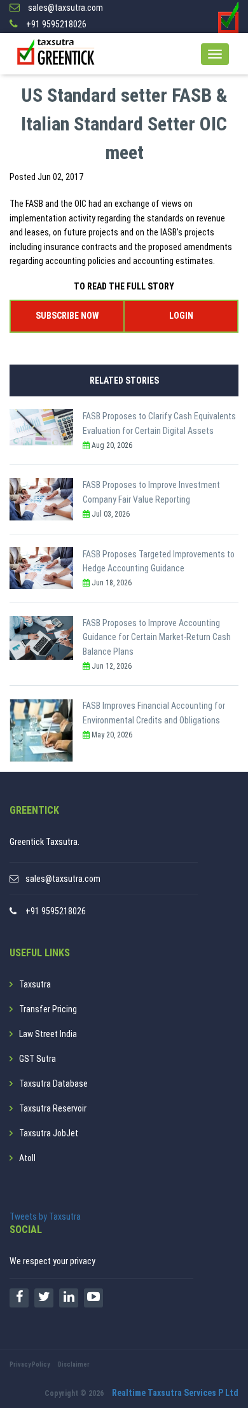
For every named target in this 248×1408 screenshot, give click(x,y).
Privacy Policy (30, 1364)
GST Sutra (37, 1059)
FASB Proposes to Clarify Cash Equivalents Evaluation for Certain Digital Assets (159, 423)
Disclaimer (74, 1364)
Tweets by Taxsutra (45, 1216)
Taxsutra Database (53, 1083)
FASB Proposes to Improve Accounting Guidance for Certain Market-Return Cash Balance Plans (157, 637)
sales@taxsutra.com (62, 879)
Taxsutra (35, 984)
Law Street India (48, 1034)
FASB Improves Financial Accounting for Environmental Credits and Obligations (154, 713)
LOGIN (181, 315)
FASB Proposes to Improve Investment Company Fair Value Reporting (151, 492)
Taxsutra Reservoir (52, 1108)
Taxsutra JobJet (48, 1133)
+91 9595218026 (55, 911)
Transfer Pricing (48, 1009)
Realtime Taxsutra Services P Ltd (175, 1393)
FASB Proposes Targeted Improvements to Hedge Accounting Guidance (159, 561)
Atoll (27, 1158)
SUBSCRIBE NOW (67, 315)
